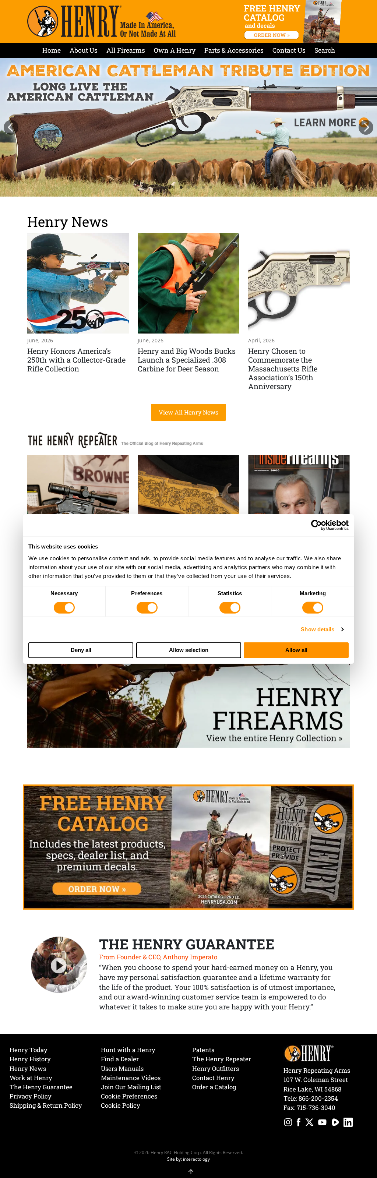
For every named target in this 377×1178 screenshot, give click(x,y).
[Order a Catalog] (188, 846)
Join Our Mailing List (131, 1087)
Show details (317, 629)
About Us (84, 50)
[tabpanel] (188, 127)
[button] (188, 1167)
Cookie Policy (120, 1105)
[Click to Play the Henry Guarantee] (59, 965)
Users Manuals (122, 1068)
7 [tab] (210, 187)
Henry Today (28, 1049)
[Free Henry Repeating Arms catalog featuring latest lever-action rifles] (294, 21)
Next (366, 127)
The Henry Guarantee (41, 1087)
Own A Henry (174, 50)
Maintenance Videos (131, 1077)
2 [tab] (173, 187)
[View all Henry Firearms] (188, 693)
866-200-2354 (318, 1098)
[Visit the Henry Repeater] (115, 439)
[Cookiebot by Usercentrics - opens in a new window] (316, 525)
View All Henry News (188, 412)
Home (51, 50)
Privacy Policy (31, 1096)
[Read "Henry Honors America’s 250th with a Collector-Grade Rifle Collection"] (78, 312)
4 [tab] (188, 187)
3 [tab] (181, 187)
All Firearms (125, 50)
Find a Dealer (120, 1059)
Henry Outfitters (215, 1068)
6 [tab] (203, 187)
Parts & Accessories (234, 50)
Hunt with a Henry (128, 1049)
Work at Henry (31, 1077)
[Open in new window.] (288, 1123)
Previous (11, 127)
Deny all (81, 650)
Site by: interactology (188, 1159)
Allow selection (188, 650)
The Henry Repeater (221, 1059)
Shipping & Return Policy (46, 1105)
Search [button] (324, 50)
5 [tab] (196, 187)
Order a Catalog (214, 1087)
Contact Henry (213, 1077)
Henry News (67, 221)
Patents (203, 1049)
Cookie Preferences (129, 1096)
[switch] (147, 608)
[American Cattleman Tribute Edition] (188, 127)
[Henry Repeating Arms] (101, 21)
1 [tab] (166, 187)
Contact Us (289, 50)
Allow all (296, 650)
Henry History (30, 1059)
